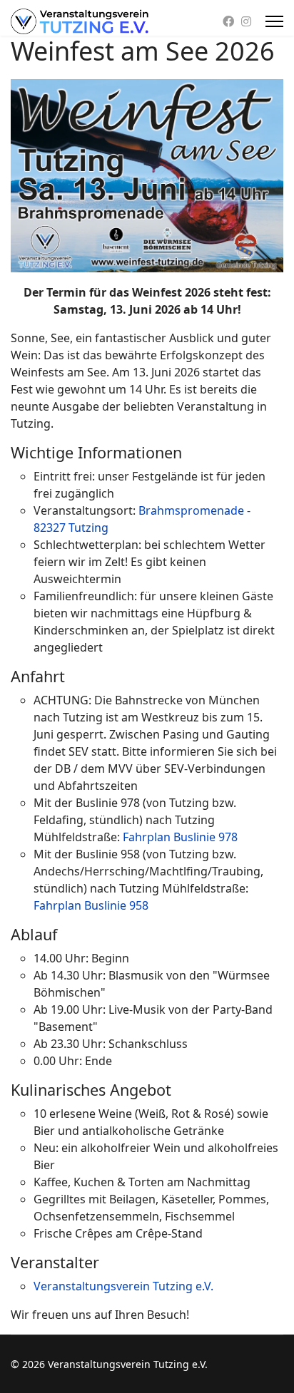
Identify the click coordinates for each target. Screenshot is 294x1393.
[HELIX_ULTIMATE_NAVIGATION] (274, 21)
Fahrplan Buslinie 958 (91, 905)
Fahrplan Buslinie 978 (180, 837)
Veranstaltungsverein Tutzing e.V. (123, 1286)
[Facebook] (228, 21)
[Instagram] (246, 21)
